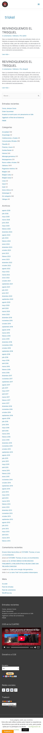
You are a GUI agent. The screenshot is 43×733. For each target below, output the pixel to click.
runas (4, 181)
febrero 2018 (6, 369)
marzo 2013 (6, 538)
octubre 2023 (6, 250)
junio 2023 (5, 253)
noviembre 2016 (7, 409)
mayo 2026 (6, 216)
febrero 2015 (6, 473)
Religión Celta (6, 175)
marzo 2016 (6, 434)
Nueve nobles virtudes (9, 162)
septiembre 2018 (7, 351)
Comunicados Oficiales (9, 141)
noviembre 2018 (7, 345)
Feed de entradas (7, 587)
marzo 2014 (6, 501)
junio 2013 (5, 528)
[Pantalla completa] (38, 647)
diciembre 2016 (7, 406)
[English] (7, 701)
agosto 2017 (6, 385)
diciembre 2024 (7, 232)
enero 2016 (5, 440)
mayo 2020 (6, 305)
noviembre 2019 (7, 320)
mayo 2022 (5, 271)
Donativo (5, 665)
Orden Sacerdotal (7, 111)
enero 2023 (6, 259)
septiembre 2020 (7, 299)
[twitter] (8, 690)
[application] (21, 638)
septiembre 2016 (7, 415)
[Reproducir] (5, 647)
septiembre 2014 (7, 486)
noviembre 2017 (7, 378)
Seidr (3, 187)
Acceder (5, 584)
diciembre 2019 (7, 317)
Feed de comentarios (9, 590)
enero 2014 (5, 507)
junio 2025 (5, 222)
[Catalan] (5, 701)
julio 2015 (5, 458)
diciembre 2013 (7, 510)
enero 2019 (5, 339)
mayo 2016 (5, 427)
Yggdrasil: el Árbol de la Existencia (13, 117)
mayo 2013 (5, 531)
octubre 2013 (6, 516)
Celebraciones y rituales (10, 138)
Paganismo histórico (8, 168)
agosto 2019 (6, 330)
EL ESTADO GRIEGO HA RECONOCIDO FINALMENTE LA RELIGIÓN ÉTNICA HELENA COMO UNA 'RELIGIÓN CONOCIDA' (20, 563)
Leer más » (5, 54)
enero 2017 (5, 403)
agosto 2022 (6, 268)
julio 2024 (5, 238)
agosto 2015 (6, 455)
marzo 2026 (6, 219)
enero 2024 (6, 244)
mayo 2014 (5, 495)
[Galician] (9, 701)
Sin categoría (6, 196)
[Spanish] (11, 701)
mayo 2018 (5, 360)
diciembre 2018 (7, 342)
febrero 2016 (6, 437)
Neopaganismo (7, 159)
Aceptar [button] (25, 730)
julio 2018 (5, 357)
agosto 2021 (6, 287)
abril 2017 (5, 394)
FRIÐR (4, 120)
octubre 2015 (6, 449)
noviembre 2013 (7, 513)
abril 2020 (5, 308)
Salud (4, 184)
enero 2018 (5, 372)
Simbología (5, 193)
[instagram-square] (12, 690)
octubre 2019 (6, 323)
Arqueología (6, 135)
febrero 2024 (6, 241)
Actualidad (5, 132)
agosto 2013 (6, 522)
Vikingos (4, 199)
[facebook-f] (4, 690)
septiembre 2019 (7, 327)
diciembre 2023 (7, 247)
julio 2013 (5, 525)
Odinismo (16, 36)
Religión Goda (6, 178)
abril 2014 (5, 498)
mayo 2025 (5, 226)
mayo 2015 (5, 464)
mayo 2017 (5, 391)
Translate (14, 706)
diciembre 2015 (7, 443)
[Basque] (3, 701)
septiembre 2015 (7, 452)
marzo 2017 (6, 397)
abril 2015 (5, 467)
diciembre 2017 (7, 375)
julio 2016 (5, 421)
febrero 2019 (6, 336)
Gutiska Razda (6, 150)
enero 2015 (5, 476)
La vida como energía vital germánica (20, 569)
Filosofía (4, 144)
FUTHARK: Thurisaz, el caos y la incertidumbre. (23, 558)
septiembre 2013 (7, 519)
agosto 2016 (6, 418)
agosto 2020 (6, 302)
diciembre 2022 (7, 262)
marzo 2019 (6, 333)
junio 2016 (5, 424)
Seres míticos (6, 190)
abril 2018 (5, 363)
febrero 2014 (6, 504)
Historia (4, 153)
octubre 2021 (6, 281)
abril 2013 (5, 534)
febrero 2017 (6, 400)
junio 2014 (5, 492)
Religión (4, 171)
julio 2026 (5, 213)
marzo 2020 (6, 311)
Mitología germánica (8, 156)
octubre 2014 (6, 482)
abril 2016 (5, 431)
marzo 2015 (6, 470)
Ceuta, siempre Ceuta (9, 108)
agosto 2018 (6, 354)
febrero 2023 (6, 256)
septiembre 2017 (7, 382)
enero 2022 (6, 278)
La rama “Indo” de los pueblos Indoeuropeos (23, 572)
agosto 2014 (6, 489)
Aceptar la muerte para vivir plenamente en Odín (17, 114)
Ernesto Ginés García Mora (10, 552)
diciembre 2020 (7, 296)
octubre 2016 (6, 412)
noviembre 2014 (7, 479)
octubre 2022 (6, 265)
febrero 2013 (6, 541)
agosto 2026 (6, 210)
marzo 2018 (6, 366)
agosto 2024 (6, 235)
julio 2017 (5, 388)
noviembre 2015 (7, 446)
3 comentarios (6, 36)
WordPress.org (7, 593)
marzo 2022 (6, 275)
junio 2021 (5, 293)
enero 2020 (6, 314)
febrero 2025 (6, 229)
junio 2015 (5, 461)
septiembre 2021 (7, 284)
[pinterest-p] (16, 690)
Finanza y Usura (7, 147)
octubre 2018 (6, 348)
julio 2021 (5, 290)
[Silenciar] (35, 647)
